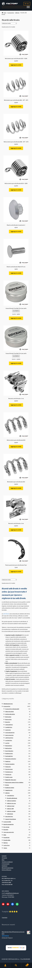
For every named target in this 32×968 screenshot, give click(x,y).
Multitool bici (8, 748)
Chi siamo (4, 858)
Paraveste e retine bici (10, 758)
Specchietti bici (9, 816)
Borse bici (7, 722)
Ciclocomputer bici (9, 732)
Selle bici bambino (11, 800)
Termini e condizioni (7, 862)
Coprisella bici (10, 795)
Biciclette (5, 829)
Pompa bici (8, 766)
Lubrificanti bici (9, 737)
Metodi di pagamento (7, 868)
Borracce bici (8, 719)
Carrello (24, 964)
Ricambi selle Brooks (12, 798)
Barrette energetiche (8, 824)
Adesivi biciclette (9, 711)
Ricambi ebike (6, 840)
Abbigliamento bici (8, 703)
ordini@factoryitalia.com (12, 893)
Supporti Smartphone (10, 819)
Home (5, 12)
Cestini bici (8, 730)
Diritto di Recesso (6, 870)
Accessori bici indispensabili (12, 709)
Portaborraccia (9, 772)
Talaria (5, 848)
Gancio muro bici (9, 735)
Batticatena (8, 717)
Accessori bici (10, 12)
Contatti (4, 856)
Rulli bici (5, 842)
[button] (16, 947)
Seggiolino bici (9, 790)
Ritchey (7, 785)
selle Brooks (6, 614)
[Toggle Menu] (28, 7)
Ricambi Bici (6, 837)
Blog (3, 860)
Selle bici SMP (10, 808)
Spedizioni (4, 866)
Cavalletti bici (8, 727)
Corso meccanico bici (8, 832)
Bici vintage (6, 827)
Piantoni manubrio (9, 764)
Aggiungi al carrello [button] (16, 65)
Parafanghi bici (9, 756)
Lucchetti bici (8, 740)
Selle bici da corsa (11, 803)
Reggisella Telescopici (10, 779)
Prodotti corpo (8, 777)
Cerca (16, 965)
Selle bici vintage (11, 811)
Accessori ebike (7, 821)
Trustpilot (4, 917)
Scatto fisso (6, 845)
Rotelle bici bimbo (9, 787)
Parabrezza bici (9, 753)
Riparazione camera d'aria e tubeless (14, 782)
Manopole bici (8, 745)
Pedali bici (7, 761)
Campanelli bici (9, 724)
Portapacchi (8, 774)
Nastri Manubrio (9, 751)
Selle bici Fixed (10, 806)
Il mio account (5, 864)
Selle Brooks (10, 814)
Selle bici (17, 12)
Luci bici (7, 743)
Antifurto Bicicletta (10, 714)
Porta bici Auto (9, 769)
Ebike (4, 835)
